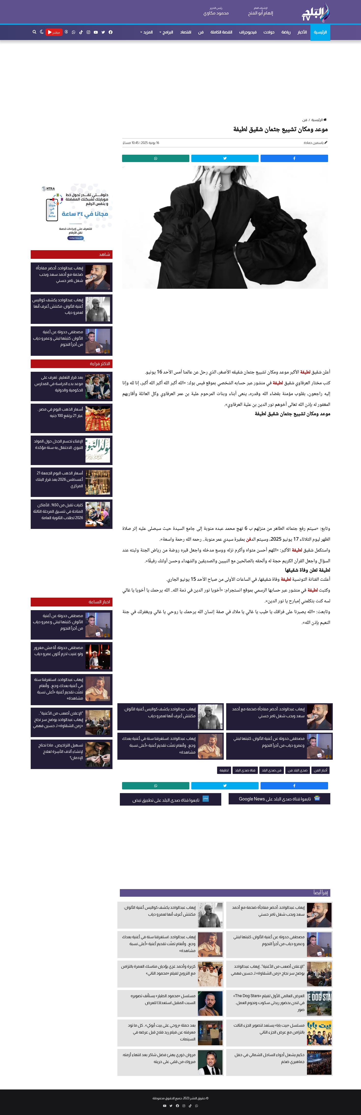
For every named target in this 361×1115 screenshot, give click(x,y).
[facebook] (294, 158)
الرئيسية (320, 32)
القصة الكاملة (221, 32)
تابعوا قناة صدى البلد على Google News (275, 799)
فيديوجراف (248, 32)
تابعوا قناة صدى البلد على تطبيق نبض (166, 800)
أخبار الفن (320, 770)
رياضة (286, 32)
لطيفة (305, 372)
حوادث (269, 32)
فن (201, 32)
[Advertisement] (183, 79)
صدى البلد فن (297, 770)
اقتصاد (185, 32)
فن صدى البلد (271, 770)
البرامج (168, 32)
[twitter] (225, 158)
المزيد (148, 32)
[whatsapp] (155, 158)
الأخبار (302, 32)
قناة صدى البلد (245, 770)
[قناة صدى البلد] (315, 12)
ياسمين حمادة (314, 143)
